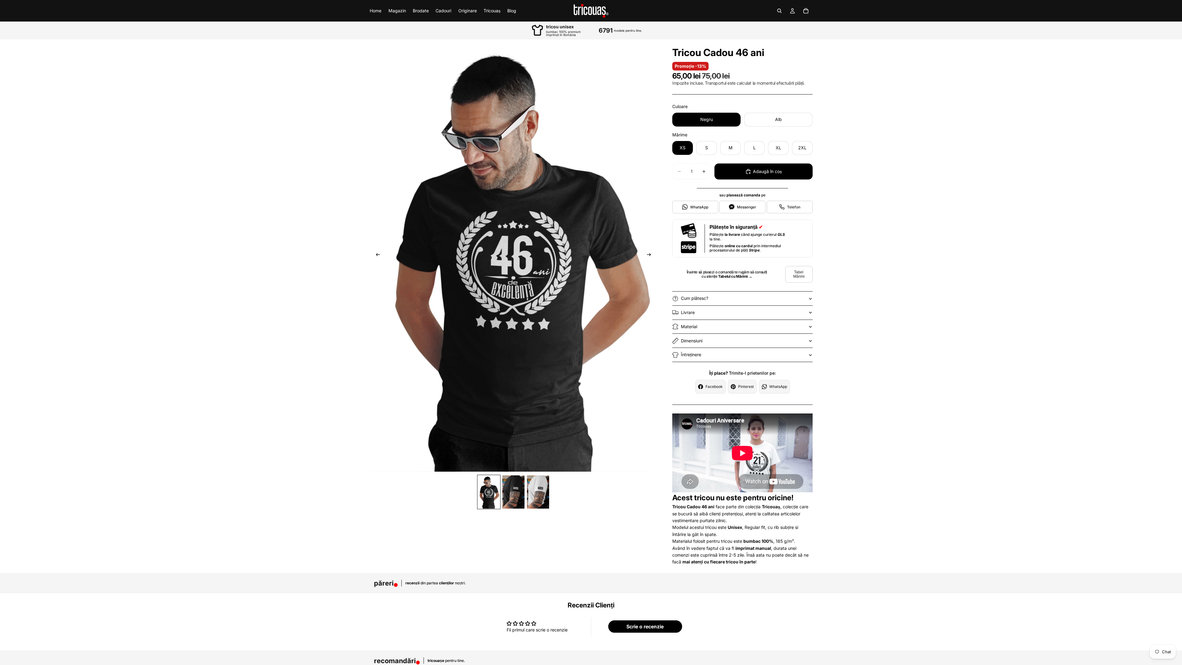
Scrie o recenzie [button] (645, 626)
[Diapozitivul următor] (650, 255)
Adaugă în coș (767, 171)
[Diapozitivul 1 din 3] (489, 492)
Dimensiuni (691, 340)
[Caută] (779, 11)
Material (689, 326)
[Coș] (806, 11)
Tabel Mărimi (799, 274)
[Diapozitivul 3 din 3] (538, 492)
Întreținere (691, 354)
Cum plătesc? (694, 298)
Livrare (688, 312)
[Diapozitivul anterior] (376, 255)
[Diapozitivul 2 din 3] (513, 492)
